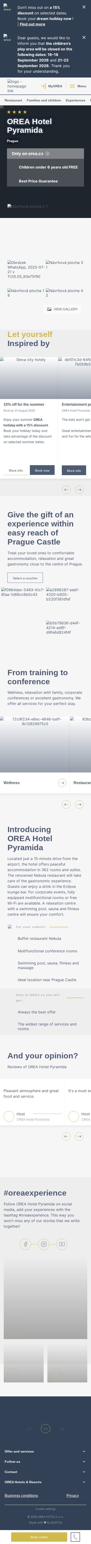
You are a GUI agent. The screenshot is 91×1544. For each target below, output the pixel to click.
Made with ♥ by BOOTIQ (45, 1522)
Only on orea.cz (28, 153)
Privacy (72, 1496)
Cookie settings (45, 1509)
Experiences (75, 100)
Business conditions (21, 1496)
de (62, 1429)
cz (29, 1429)
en (45, 1429)
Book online (39, 1537)
